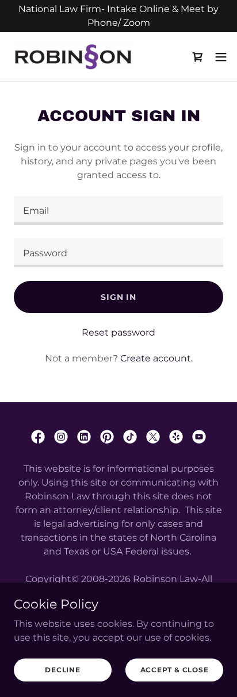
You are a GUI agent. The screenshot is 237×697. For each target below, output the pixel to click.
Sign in (118, 297)
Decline (62, 669)
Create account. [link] (156, 358)
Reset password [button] (118, 332)
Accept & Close (174, 669)
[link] (73, 56)
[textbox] (118, 210)
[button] (220, 56)
